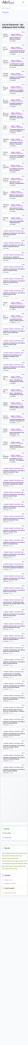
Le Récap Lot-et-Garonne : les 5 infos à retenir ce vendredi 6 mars (14, 543)
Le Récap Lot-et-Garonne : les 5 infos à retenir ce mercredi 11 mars (14, 471)
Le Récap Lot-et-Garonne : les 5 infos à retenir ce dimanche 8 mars (14, 519)
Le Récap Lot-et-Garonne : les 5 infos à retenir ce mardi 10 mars (14, 495)
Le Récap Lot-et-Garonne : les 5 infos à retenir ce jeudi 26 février (14, 662)
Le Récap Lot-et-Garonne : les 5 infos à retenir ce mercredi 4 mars (14, 578)
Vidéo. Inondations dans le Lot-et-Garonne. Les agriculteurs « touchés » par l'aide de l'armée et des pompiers (14, 711)
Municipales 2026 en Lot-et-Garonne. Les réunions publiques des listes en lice (13, 567)
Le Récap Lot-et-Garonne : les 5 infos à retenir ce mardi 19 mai (14, 343)
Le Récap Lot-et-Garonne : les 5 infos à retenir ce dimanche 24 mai (14, 245)
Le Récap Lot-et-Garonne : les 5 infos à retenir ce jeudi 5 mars (14, 555)
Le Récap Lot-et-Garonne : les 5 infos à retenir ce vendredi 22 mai (14, 281)
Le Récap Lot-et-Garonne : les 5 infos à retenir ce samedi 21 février (14, 746)
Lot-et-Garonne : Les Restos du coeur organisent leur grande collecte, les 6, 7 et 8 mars (13, 603)
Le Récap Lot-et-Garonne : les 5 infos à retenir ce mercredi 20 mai (14, 331)
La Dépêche (13, 41)
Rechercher (5, 12)
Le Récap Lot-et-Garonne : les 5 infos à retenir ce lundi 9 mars (14, 507)
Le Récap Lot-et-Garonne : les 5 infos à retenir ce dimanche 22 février (14, 734)
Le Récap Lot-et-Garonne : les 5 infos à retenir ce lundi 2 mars (14, 614)
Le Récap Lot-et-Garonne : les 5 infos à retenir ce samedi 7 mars (14, 531)
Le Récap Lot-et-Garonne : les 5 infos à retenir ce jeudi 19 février (14, 770)
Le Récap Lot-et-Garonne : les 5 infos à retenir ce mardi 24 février (14, 698)
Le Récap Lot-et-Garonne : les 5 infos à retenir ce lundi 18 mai (14, 367)
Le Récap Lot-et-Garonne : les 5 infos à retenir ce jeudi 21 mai (14, 293)
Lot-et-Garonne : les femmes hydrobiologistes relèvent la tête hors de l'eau (13, 258)
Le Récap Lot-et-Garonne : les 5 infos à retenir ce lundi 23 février (14, 722)
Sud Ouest (6, 236)
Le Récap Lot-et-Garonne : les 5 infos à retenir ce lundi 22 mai (14, 233)
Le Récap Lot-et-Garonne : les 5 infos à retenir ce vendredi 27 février (14, 650)
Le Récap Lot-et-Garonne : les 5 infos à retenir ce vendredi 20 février (14, 758)
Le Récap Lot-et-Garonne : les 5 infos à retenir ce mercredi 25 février (14, 686)
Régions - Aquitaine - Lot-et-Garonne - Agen (14, 231)
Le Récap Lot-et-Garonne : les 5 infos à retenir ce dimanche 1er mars (14, 626)
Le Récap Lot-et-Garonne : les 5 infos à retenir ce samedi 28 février (14, 638)
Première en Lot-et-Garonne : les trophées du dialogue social (12, 355)
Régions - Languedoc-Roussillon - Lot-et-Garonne (17, 35)
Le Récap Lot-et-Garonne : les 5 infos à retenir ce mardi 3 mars (14, 590)
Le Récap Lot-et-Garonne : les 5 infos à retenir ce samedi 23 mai (14, 269)
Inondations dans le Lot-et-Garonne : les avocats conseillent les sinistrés (13, 483)
